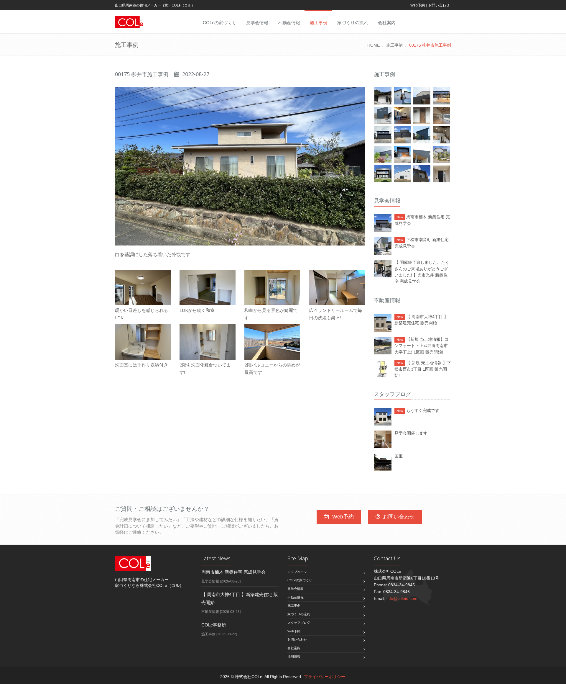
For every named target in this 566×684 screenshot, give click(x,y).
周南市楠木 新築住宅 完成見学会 (233, 572)
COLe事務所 (213, 624)
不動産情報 (289, 22)
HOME (373, 45)
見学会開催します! (411, 433)
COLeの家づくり (219, 22)
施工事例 (319, 22)
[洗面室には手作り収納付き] (143, 342)
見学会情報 (257, 22)
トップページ (297, 572)
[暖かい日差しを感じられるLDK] (143, 287)
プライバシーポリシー (324, 676)
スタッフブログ (298, 622)
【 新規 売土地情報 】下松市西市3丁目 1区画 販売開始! (422, 369)
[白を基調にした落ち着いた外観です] (240, 166)
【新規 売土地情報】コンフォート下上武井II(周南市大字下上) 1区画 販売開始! (421, 345)
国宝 (398, 456)
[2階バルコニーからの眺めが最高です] (272, 342)
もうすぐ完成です (417, 410)
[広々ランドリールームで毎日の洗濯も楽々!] (337, 287)
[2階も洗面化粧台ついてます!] (207, 342)
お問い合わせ (439, 5)
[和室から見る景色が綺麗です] (272, 287)
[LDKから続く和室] (207, 287)
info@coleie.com (401, 598)
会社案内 (387, 22)
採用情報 (293, 656)
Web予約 (417, 5)
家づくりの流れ (352, 22)
